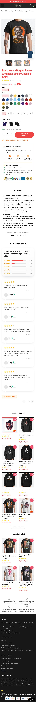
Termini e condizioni (6, 643)
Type (3, 87)
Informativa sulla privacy (8, 645)
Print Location (6, 119)
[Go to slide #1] (9, 63)
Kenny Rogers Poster (7, 434)
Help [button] (33, 699)
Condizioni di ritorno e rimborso (9, 663)
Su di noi (3, 640)
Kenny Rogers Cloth (12, 11)
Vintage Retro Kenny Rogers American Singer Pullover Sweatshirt (8, 463)
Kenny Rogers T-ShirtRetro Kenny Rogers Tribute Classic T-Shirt (9, 516)
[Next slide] (32, 36)
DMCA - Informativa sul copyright (10, 648)
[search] (31, 5)
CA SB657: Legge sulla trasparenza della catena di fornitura (17, 650)
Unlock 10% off (3, 694)
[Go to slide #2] (18, 63)
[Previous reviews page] (23, 401)
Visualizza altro (18, 527)
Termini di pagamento (7, 661)
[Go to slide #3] (27, 63)
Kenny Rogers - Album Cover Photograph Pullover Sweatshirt (26, 435)
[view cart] (34, 5)
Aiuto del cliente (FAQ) (7, 668)
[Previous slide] (3, 36)
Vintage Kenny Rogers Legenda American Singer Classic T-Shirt (9, 556)
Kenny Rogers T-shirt (26, 11)
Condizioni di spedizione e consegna (11, 658)
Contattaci (4, 666)
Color (3, 93)
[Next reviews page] (32, 401)
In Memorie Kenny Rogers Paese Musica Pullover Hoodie (26, 463)
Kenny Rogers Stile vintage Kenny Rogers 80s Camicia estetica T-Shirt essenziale (26, 584)
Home (2, 11)
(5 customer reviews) (15, 81)
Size (3, 110)
